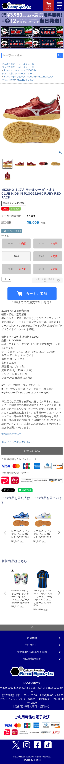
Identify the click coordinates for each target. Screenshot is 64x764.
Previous (5, 532)
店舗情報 (32, 638)
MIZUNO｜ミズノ (25, 80)
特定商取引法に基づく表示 (32, 651)
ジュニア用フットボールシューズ (18, 64)
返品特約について (11, 434)
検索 (59, 55)
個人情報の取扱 (32, 658)
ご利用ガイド (32, 644)
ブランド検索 (8, 80)
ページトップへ (32, 628)
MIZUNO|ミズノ (45, 76)
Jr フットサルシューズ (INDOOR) (20, 70)
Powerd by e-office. (32, 760)
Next (59, 532)
